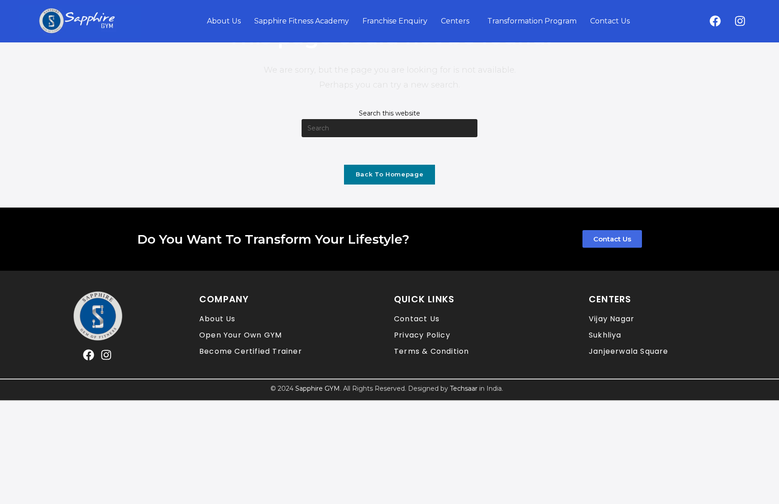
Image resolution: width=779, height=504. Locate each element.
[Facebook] (715, 21)
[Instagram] (740, 21)
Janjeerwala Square (629, 351)
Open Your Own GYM (240, 335)
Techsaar (463, 388)
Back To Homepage (389, 174)
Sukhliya (605, 335)
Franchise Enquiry (394, 21)
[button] (457, 21)
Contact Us (610, 21)
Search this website (389, 113)
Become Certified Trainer (250, 351)
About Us (224, 21)
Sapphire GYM (317, 388)
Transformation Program (532, 21)
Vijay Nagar (611, 319)
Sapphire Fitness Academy (301, 21)
